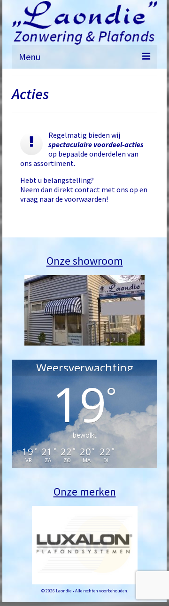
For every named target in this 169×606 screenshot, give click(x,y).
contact (87, 189)
